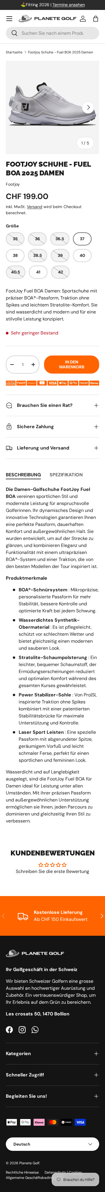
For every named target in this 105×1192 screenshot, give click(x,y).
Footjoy (13, 184)
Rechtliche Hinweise (22, 1172)
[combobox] (52, 33)
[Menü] (9, 18)
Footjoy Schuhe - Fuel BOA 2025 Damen (60, 52)
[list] (52, 107)
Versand (34, 206)
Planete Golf (29, 1163)
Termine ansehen (68, 4)
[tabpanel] (52, 655)
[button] (95, 18)
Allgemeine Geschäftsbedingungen (35, 1177)
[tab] (23, 474)
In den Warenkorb (71, 364)
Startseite (14, 52)
